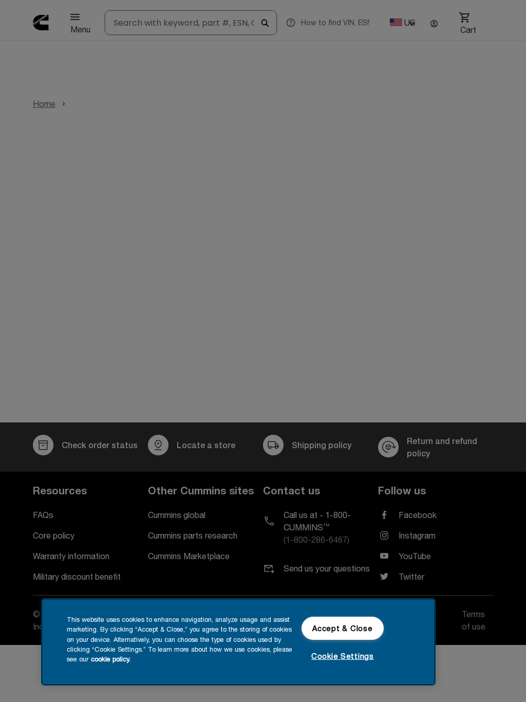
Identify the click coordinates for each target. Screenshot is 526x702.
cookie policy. (110, 659)
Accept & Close (342, 628)
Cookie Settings (342, 656)
